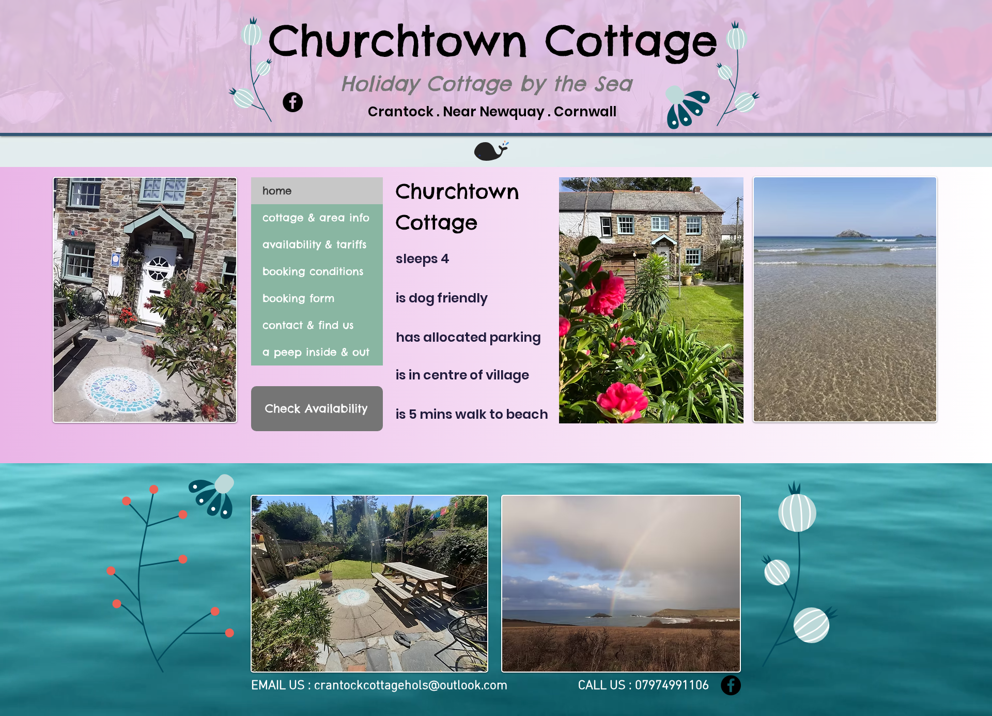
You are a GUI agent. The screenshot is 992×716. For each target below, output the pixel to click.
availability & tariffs (314, 244)
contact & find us (308, 324)
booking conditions (313, 271)
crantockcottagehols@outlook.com (410, 686)
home (277, 190)
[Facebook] (731, 685)
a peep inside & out (315, 351)
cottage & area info (315, 217)
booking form (298, 298)
